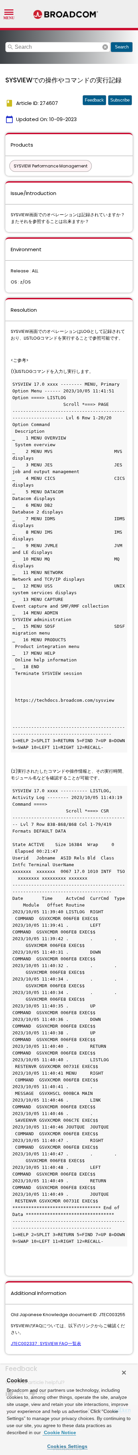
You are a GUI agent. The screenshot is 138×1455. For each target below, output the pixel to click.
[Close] (124, 1373)
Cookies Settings (67, 1446)
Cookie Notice (59, 1432)
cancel (105, 47)
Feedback (94, 100)
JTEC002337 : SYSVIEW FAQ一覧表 (46, 1343)
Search (122, 46)
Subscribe (120, 100)
